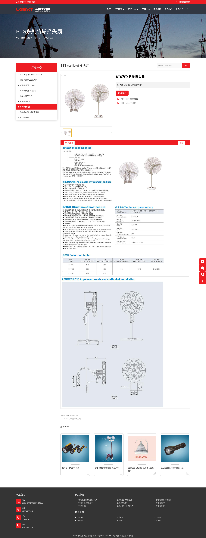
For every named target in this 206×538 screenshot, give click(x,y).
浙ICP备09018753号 (101, 536)
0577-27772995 (132, 99)
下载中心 (159, 517)
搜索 (186, 65)
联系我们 (122, 93)
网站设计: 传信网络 (126, 536)
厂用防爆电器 (48, 38)
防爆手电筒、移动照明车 (29, 112)
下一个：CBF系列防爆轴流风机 (70, 419)
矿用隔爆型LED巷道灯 (28, 85)
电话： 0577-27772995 (27, 509)
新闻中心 (120, 520)
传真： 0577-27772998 (27, 526)
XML (110, 536)
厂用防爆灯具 (25, 101)
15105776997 (184, 2)
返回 (181, 143)
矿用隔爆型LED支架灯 (28, 91)
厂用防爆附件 (25, 117)
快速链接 (79, 512)
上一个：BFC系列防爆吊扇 (69, 415)
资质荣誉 (120, 517)
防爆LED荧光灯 (26, 96)
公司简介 (81, 517)
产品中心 (36, 38)
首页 (28, 38)
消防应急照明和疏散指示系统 (31, 75)
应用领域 (81, 520)
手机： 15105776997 (27, 517)
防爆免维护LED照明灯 (28, 80)
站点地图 (116, 536)
